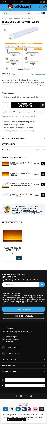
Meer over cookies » (34, 420)
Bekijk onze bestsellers (24, 316)
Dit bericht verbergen (16, 420)
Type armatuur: (9, 93)
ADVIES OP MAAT (23, 309)
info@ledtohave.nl (30, 211)
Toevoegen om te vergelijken (11, 116)
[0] (44, 7)
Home (4, 18)
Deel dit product (28, 116)
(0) (11, 24)
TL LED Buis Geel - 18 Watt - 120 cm (21, 18)
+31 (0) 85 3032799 (13, 347)
